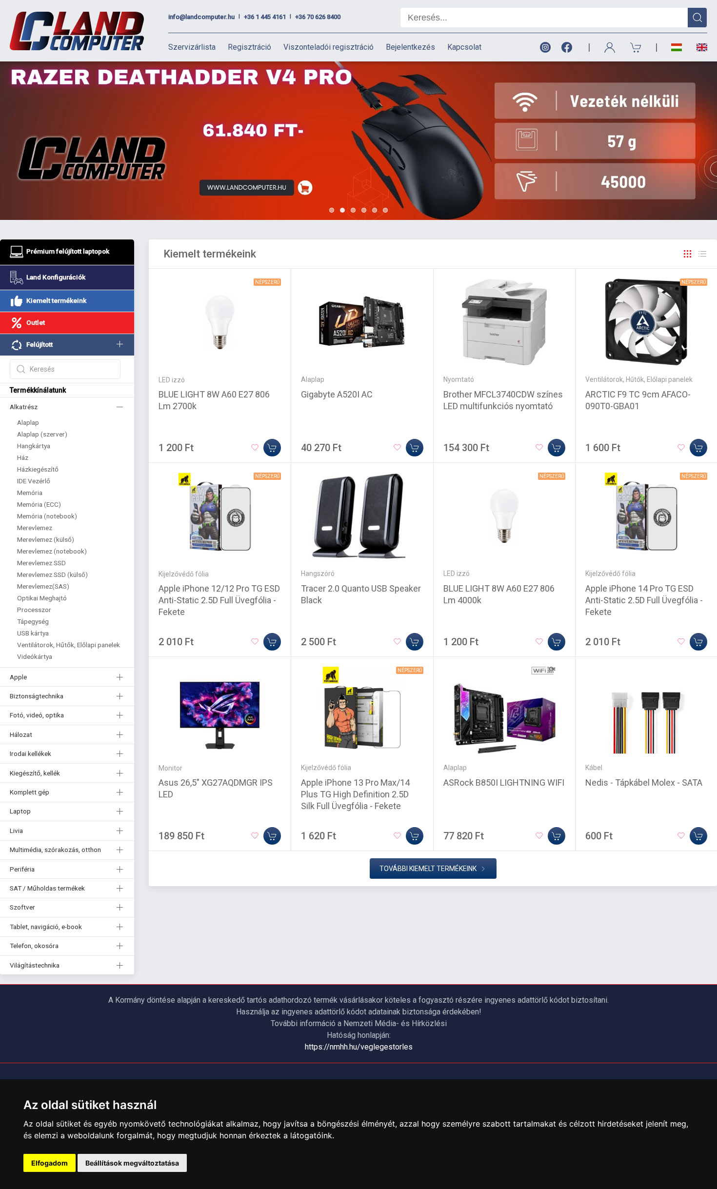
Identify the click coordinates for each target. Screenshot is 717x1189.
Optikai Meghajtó (42, 598)
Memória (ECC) (39, 504)
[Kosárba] (272, 447)
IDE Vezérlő (33, 481)
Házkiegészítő (38, 469)
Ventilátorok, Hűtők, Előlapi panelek (68, 645)
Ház (22, 457)
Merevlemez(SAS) (43, 586)
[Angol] (698, 47)
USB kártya (33, 633)
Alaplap (28, 422)
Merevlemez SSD (41, 563)
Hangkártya (33, 446)
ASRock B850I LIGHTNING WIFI (503, 782)
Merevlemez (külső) (45, 539)
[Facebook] (569, 47)
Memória (29, 492)
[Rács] (688, 254)
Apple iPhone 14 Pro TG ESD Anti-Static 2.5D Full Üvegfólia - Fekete (644, 600)
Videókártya (34, 656)
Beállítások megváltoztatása (132, 1163)
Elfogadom (49, 1163)
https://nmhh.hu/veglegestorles (359, 1046)
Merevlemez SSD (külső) (52, 574)
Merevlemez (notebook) (52, 551)
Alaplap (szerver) (42, 434)
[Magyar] (676, 47)
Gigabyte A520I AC (337, 394)
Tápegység (33, 621)
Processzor (34, 610)
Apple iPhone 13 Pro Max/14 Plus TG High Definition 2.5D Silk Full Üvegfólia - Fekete (355, 794)
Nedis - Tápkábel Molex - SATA (643, 782)
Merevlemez (34, 528)
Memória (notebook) (47, 516)
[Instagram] (545, 47)
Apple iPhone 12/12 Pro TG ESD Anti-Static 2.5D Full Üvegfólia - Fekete (219, 600)
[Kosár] (636, 47)
